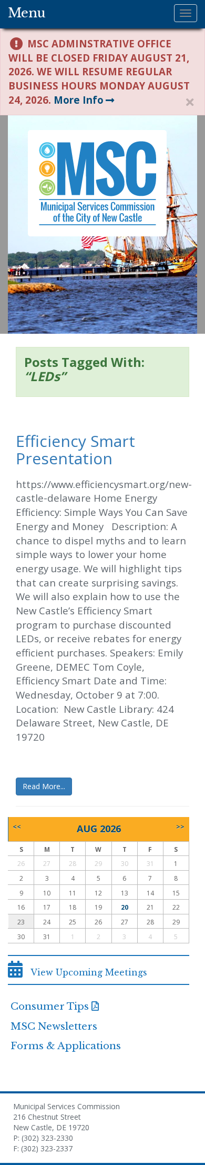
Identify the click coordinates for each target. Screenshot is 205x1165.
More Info (79, 99)
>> (180, 826)
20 (124, 907)
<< (17, 826)
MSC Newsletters (54, 1026)
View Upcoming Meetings (85, 972)
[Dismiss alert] (190, 102)
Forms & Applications (66, 1046)
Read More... (44, 786)
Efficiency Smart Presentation (75, 449)
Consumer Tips (50, 1006)
